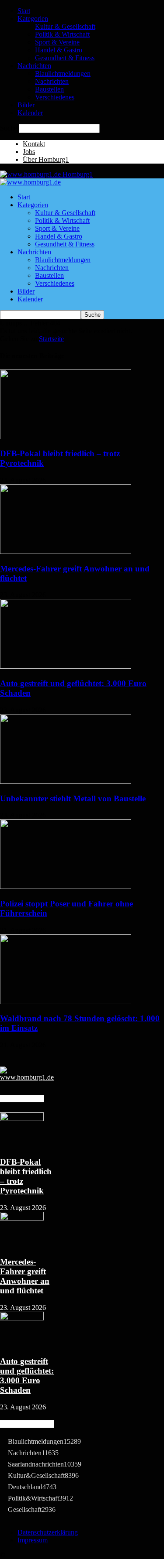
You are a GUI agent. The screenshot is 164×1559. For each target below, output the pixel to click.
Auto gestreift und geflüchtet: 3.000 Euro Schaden (27, 1376)
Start (23, 10)
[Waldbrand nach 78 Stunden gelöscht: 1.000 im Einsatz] (65, 1001)
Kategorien (32, 18)
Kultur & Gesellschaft (65, 26)
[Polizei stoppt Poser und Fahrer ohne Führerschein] (65, 886)
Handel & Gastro (58, 50)
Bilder (26, 105)
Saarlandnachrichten (44, 1464)
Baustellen (49, 89)
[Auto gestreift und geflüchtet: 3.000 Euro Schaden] (65, 666)
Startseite (51, 338)
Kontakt (34, 143)
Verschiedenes (54, 97)
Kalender (30, 112)
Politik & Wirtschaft (62, 34)
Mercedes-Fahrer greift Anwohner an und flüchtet (24, 1276)
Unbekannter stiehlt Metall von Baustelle (73, 798)
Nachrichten (34, 65)
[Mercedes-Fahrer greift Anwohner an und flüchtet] (65, 551)
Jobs (29, 151)
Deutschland (32, 1487)
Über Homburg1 (46, 159)
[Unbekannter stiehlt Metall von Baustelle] (65, 781)
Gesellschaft (32, 1509)
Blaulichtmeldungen (63, 73)
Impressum (32, 1540)
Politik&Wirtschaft (40, 1498)
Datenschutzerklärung (47, 1532)
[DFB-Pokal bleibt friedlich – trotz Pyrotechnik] (65, 437)
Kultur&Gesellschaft (43, 1475)
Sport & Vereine (57, 42)
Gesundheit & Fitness (64, 58)
